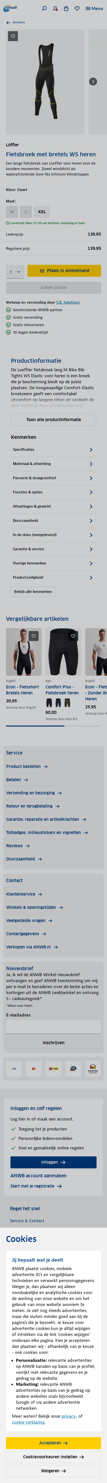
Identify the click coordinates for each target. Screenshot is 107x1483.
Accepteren (50, 1443)
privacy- (69, 1416)
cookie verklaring (28, 1422)
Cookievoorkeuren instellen (50, 1457)
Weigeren (50, 1471)
